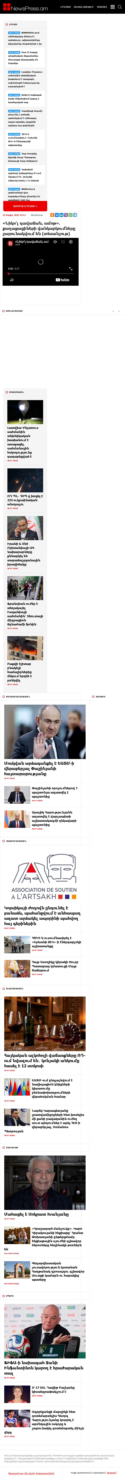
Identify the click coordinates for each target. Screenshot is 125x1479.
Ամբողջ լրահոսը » (25, 206)
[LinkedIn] (61, 215)
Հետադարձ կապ (16, 1473)
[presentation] (113, 311)
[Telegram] (75, 215)
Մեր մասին (29, 1473)
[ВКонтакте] (57, 215)
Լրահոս (13, 24)
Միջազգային (16, 392)
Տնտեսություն (14, 988)
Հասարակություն (16, 841)
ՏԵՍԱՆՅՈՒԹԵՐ (84, 6)
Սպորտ (10, 1296)
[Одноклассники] (52, 215)
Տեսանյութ (37, 215)
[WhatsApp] (70, 215)
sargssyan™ (112, 1472)
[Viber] (66, 215)
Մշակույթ (12, 1147)
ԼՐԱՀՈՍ (66, 6)
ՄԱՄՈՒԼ (102, 6)
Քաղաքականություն (18, 696)
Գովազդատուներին (45, 1473)
